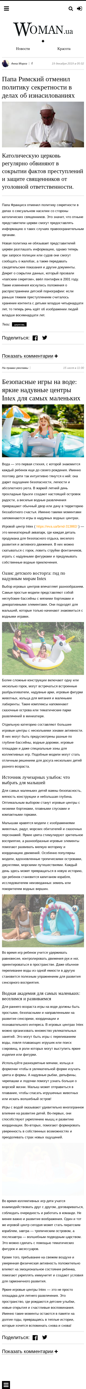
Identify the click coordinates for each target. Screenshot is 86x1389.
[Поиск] (71, 9)
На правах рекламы (15, 367)
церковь (19, 324)
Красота (63, 48)
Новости (23, 48)
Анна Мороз (19, 63)
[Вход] (79, 9)
